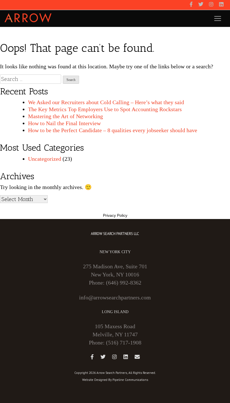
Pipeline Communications (130, 380)
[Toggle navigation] (218, 18)
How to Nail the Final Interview (64, 123)
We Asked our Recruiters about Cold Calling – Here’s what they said (106, 102)
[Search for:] (30, 79)
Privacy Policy (115, 215)
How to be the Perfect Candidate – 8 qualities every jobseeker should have (112, 130)
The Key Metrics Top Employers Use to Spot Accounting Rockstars (105, 109)
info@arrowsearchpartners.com (115, 297)
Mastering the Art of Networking (65, 116)
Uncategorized (44, 159)
